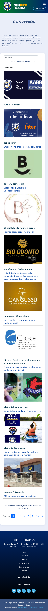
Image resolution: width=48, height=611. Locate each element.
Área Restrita (40, 8)
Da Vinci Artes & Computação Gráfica (30, 608)
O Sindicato (24, 556)
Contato (24, 571)
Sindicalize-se (24, 567)
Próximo (39, 516)
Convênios (8, 67)
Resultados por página (20, 61)
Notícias (24, 559)
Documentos (24, 563)
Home (24, 552)
